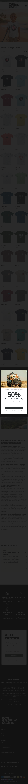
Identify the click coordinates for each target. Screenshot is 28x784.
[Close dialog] (25, 371)
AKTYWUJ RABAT (14, 408)
